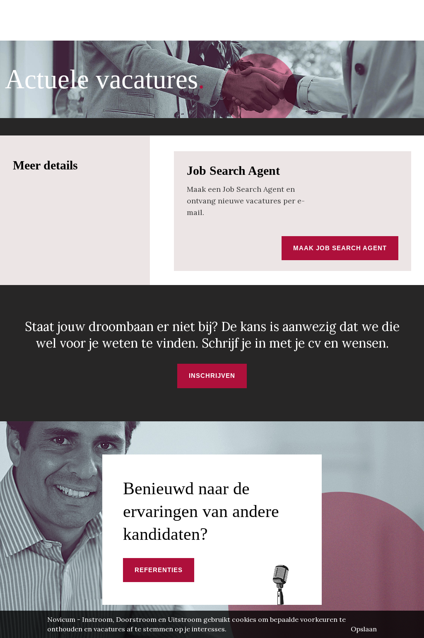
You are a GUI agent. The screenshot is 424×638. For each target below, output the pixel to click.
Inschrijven (212, 375)
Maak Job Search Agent (340, 247)
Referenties (159, 569)
